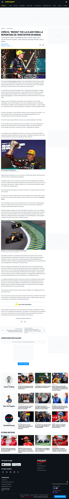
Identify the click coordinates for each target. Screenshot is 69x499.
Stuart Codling (4, 43)
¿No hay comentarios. (23, 341)
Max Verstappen (13, 81)
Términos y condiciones (24, 495)
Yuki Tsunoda (8, 95)
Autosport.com (40, 468)
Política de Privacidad (43, 495)
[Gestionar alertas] (25, 321)
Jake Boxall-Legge (5, 45)
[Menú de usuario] (66, 2)
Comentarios (4, 479)
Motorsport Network (28, 496)
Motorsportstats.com (41, 470)
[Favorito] (40, 45)
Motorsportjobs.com (41, 465)
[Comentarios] (44, 45)
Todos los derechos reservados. (41, 496)
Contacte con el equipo (6, 484)
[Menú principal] (2, 2)
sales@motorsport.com (6, 486)
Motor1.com (39, 463)
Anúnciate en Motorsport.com (8, 482)
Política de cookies (34, 495)
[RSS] (18, 472)
